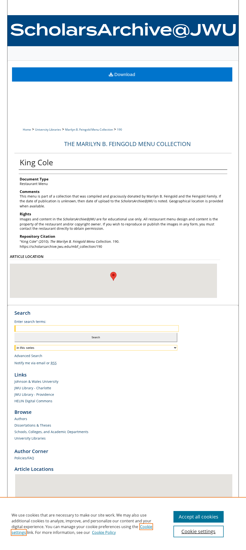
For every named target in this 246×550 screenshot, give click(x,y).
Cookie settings (198, 531)
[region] (123, 523)
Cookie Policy (104, 532)
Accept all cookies (198, 516)
